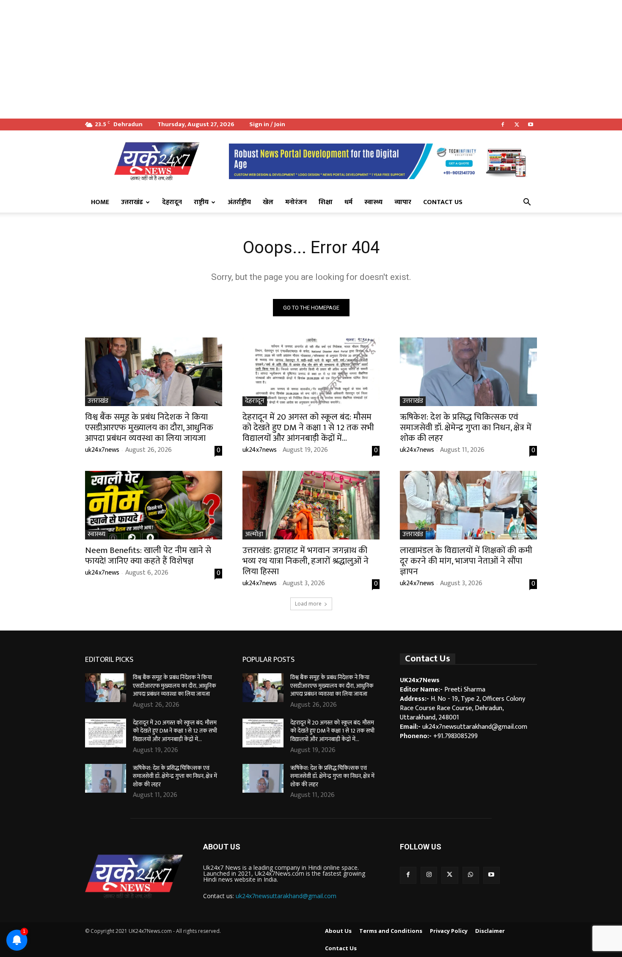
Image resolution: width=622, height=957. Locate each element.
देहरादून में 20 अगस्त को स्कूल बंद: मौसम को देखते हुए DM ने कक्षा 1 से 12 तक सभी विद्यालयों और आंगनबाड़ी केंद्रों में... (308, 427)
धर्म (348, 202)
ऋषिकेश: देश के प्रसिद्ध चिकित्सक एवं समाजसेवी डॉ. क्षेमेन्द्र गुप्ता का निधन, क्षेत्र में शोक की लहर (465, 427)
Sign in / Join (267, 124)
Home (100, 202)
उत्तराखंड (132, 202)
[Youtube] (530, 124)
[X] (516, 124)
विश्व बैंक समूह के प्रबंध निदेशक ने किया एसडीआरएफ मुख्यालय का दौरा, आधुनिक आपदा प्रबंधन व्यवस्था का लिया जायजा (149, 427)
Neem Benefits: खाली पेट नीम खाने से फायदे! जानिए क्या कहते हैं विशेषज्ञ (148, 555)
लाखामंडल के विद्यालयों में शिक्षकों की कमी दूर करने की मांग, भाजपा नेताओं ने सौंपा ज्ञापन (466, 561)
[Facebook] (502, 124)
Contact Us (442, 202)
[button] (527, 202)
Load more (308, 603)
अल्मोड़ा (254, 534)
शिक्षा (326, 202)
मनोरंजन (296, 202)
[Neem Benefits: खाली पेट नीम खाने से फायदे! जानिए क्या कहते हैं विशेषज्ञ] (153, 505)
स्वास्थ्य (373, 202)
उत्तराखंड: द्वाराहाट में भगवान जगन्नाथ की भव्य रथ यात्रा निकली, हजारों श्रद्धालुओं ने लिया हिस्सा (305, 561)
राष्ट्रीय (201, 202)
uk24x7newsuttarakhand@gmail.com (286, 896)
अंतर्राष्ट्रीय (239, 202)
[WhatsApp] (470, 875)
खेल (268, 202)
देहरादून (172, 202)
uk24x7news (102, 450)
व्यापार (402, 202)
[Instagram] (429, 875)
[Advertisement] (254, 59)
